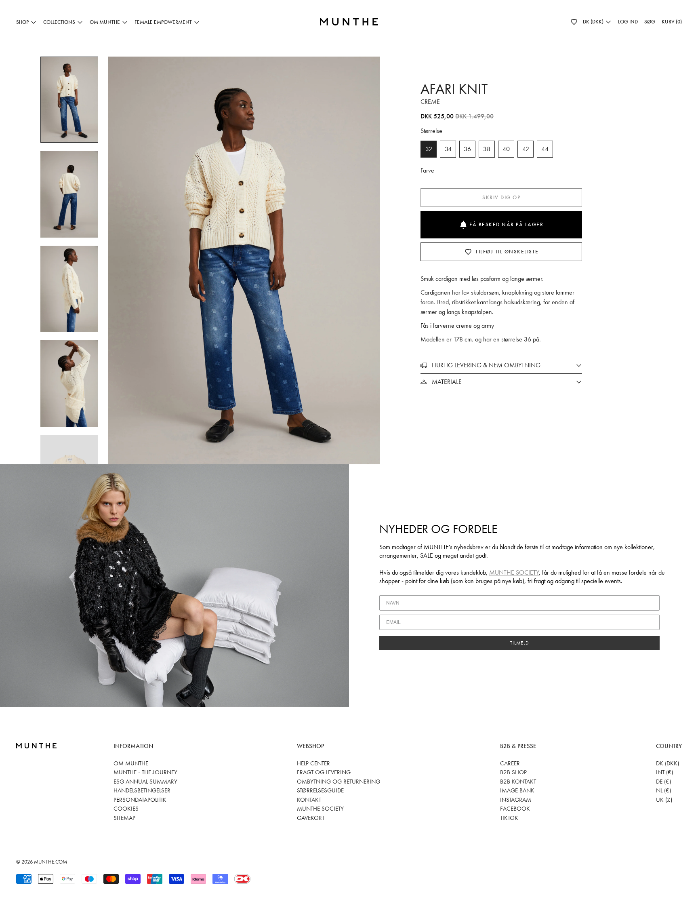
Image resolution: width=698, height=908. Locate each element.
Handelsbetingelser (142, 790)
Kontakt (309, 800)
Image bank (517, 790)
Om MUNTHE (131, 763)
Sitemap (124, 818)
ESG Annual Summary (145, 781)
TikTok (509, 818)
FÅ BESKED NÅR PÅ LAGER (506, 224)
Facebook (515, 809)
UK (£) (664, 800)
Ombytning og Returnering (338, 781)
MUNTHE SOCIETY (514, 572)
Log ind (628, 21)
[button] (574, 22)
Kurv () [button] (672, 21)
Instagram (515, 800)
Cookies (126, 809)
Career (510, 763)
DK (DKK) (667, 763)
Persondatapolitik (140, 800)
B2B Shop (513, 772)
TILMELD (519, 643)
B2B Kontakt (518, 781)
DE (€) (663, 781)
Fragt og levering (324, 772)
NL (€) (663, 790)
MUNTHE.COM (50, 861)
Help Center (313, 763)
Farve (427, 170)
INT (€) (664, 772)
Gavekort (310, 818)
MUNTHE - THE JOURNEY (145, 772)
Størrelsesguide (320, 790)
